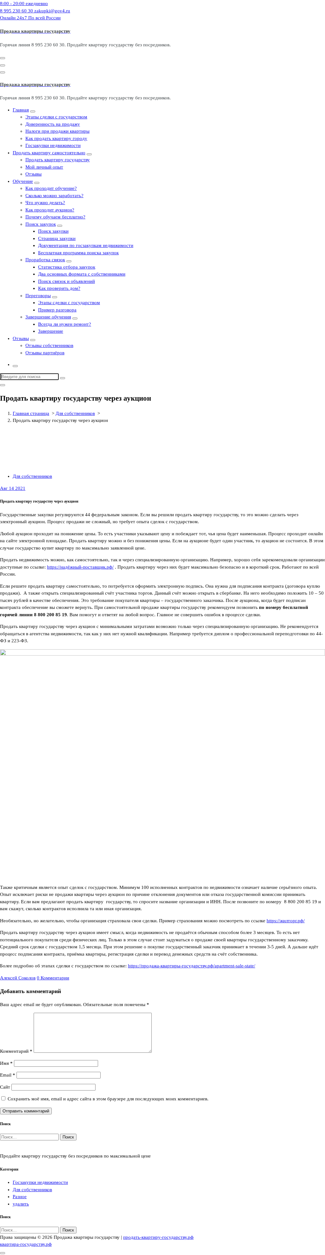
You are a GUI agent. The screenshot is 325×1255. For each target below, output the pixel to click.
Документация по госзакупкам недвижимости (85, 245)
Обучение (23, 181)
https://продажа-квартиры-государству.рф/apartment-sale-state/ (191, 965)
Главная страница (31, 413)
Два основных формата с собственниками (81, 274)
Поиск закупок (40, 224)
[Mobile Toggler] (32, 111)
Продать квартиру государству (57, 159)
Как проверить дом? (59, 288)
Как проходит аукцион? (49, 209)
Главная (21, 109)
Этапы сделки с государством (56, 116)
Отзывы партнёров (44, 352)
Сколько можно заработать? (54, 195)
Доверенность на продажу (52, 124)
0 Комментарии (53, 977)
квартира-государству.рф (26, 1244)
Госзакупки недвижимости (53, 145)
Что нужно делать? (45, 202)
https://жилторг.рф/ (286, 920)
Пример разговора (57, 309)
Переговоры (38, 295)
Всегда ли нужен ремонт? (64, 324)
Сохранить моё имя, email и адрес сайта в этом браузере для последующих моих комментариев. (108, 1098)
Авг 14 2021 (12, 488)
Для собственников (75, 413)
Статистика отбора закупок (66, 267)
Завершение (50, 331)
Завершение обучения (48, 316)
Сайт (5, 1087)
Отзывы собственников (49, 345)
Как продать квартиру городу (56, 138)
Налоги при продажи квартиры (57, 131)
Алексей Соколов (18, 977)
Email (7, 1075)
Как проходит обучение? (51, 188)
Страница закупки (57, 238)
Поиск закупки (53, 231)
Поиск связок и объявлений (66, 281)
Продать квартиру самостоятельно (49, 152)
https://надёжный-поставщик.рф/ (80, 567)
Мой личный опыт (44, 167)
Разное (20, 1196)
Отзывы (33, 174)
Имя (6, 1063)
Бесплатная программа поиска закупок (78, 252)
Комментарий (16, 1051)
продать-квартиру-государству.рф (158, 1237)
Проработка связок (45, 259)
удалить (21, 1203)
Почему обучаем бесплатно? (55, 216)
